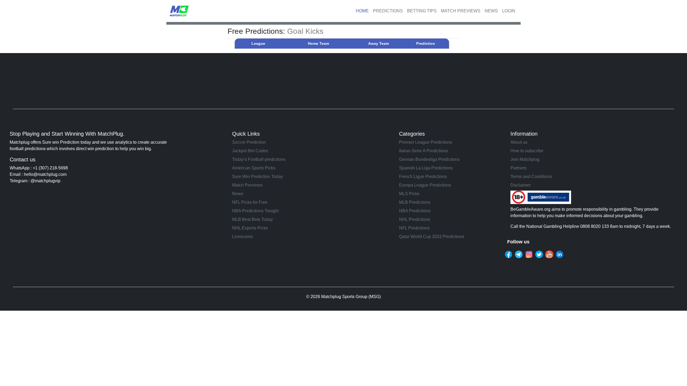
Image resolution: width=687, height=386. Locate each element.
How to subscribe (526, 151)
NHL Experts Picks (250, 228)
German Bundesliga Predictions (429, 159)
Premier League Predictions (425, 142)
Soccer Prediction (249, 142)
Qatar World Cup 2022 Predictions (431, 236)
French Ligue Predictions (423, 176)
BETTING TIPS (422, 11)
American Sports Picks (253, 168)
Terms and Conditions (531, 176)
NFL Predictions (414, 228)
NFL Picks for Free (250, 202)
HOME (362, 11)
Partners (518, 168)
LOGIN (508, 11)
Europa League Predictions (425, 185)
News (237, 193)
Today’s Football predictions (259, 159)
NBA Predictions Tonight (255, 211)
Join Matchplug (524, 159)
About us (518, 142)
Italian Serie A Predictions (423, 151)
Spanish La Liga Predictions (426, 168)
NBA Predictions (414, 211)
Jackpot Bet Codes (250, 151)
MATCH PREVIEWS (460, 11)
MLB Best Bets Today (252, 219)
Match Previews (247, 185)
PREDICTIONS (388, 11)
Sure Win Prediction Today (257, 176)
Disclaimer (520, 185)
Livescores (242, 236)
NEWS (491, 11)
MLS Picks (409, 193)
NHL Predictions (414, 219)
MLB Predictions (414, 202)
